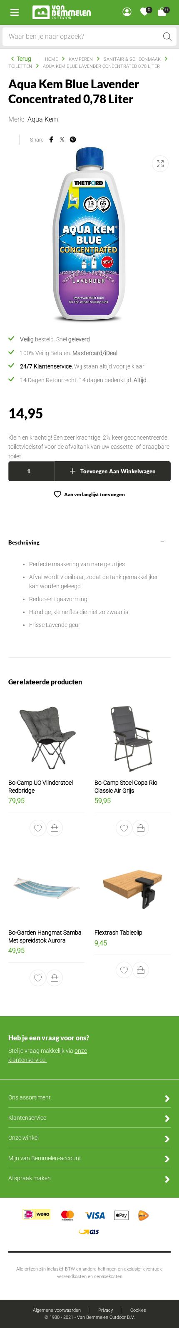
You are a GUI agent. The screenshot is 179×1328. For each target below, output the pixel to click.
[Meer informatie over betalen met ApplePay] (121, 1214)
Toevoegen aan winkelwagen (118, 471)
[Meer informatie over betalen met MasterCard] (67, 1214)
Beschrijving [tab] (24, 542)
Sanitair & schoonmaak (132, 59)
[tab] (89, 594)
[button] (55, 828)
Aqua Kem (42, 119)
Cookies (138, 1310)
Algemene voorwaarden (57, 1310)
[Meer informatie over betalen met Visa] (95, 1214)
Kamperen (81, 59)
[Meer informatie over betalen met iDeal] (36, 1218)
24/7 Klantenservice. (46, 366)
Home (51, 59)
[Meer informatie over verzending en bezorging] (143, 1214)
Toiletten (20, 66)
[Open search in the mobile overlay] (89, 36)
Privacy (105, 1310)
